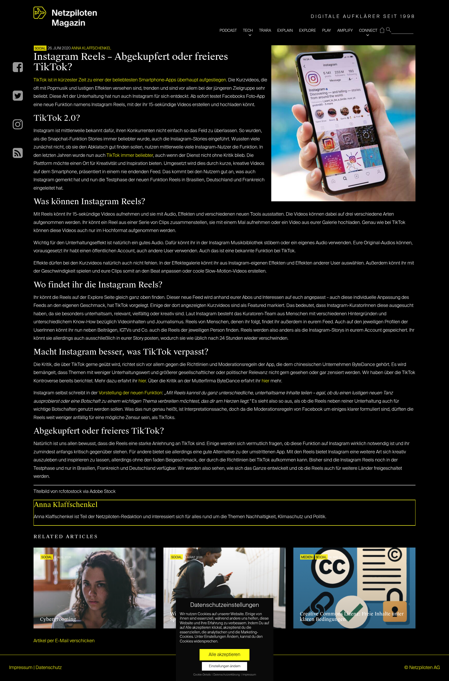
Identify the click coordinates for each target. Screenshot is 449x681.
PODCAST (228, 31)
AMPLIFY (345, 31)
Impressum (20, 667)
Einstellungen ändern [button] (224, 666)
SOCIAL (40, 48)
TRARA (265, 31)
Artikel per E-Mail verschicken (64, 641)
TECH (248, 31)
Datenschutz (49, 667)
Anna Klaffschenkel (91, 48)
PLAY (326, 31)
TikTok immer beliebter (130, 155)
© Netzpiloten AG (422, 667)
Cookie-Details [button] (202, 674)
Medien (307, 557)
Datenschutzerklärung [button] (226, 674)
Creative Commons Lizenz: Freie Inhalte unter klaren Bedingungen (352, 617)
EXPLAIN (285, 31)
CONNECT (368, 31)
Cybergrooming (58, 619)
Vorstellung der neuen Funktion (130, 393)
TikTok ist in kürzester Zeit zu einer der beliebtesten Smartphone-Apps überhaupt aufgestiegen (130, 80)
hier (142, 381)
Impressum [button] (249, 674)
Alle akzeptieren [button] (224, 654)
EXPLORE (307, 31)
